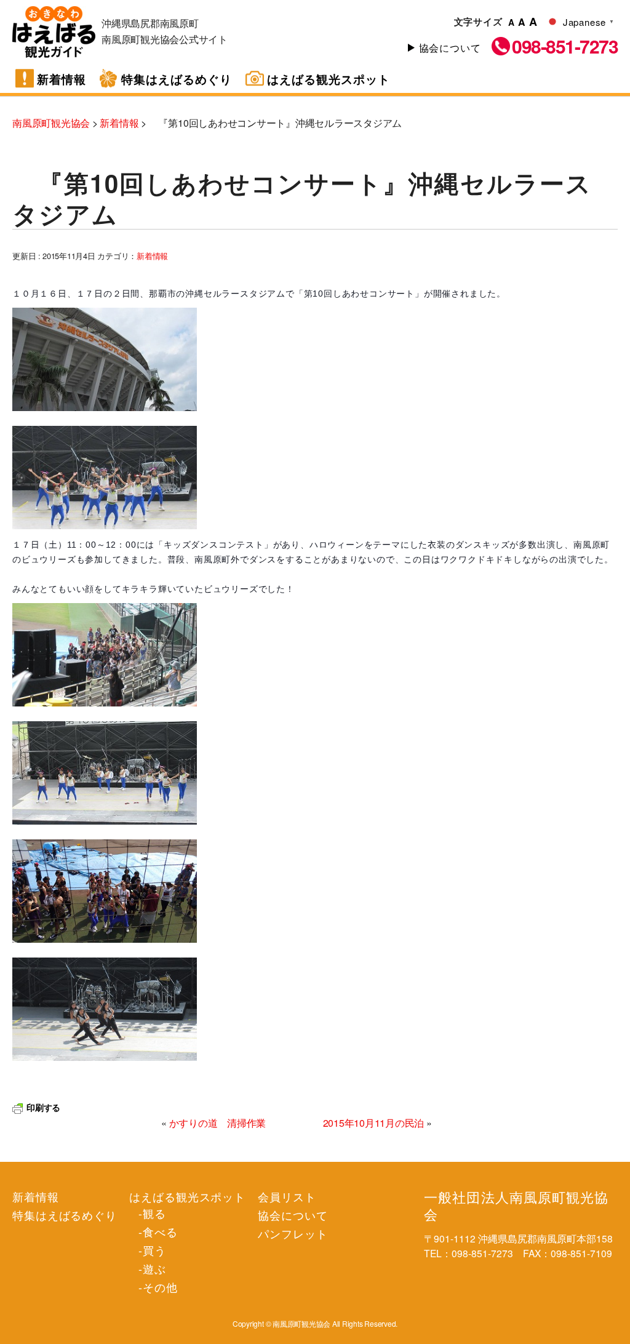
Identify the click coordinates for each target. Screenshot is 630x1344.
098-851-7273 (565, 46)
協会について (450, 48)
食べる (160, 1231)
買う (154, 1250)
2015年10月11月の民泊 (374, 1123)
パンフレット (292, 1233)
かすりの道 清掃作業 (217, 1123)
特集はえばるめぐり (176, 79)
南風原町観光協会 (53, 32)
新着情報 (61, 79)
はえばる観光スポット (328, 79)
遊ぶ (154, 1268)
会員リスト (287, 1196)
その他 (160, 1287)
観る (154, 1213)
